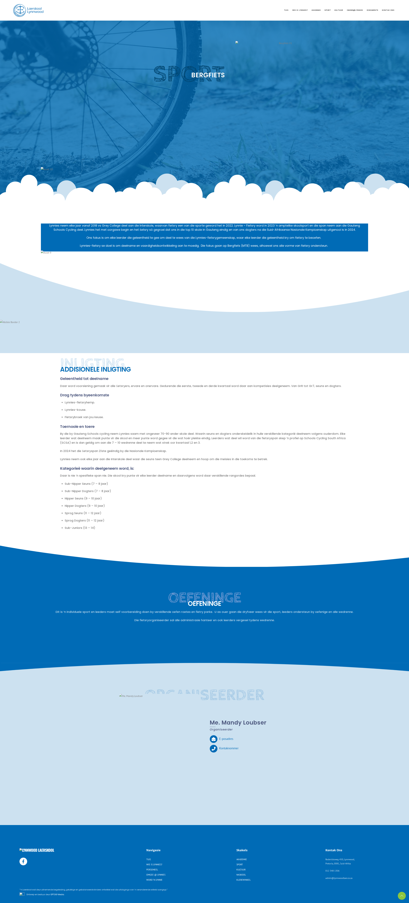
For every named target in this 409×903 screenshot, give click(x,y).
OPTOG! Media (57, 894)
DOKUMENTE (372, 10)
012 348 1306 (332, 870)
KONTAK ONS (388, 10)
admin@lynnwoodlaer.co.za (338, 878)
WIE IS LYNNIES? (300, 10)
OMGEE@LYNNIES (355, 10)
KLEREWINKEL (243, 879)
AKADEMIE (316, 10)
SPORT (327, 10)
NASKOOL (241, 874)
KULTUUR (339, 10)
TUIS (286, 10)
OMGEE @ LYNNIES (155, 874)
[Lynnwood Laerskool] (28, 15)
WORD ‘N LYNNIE (154, 879)
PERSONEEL (152, 869)
